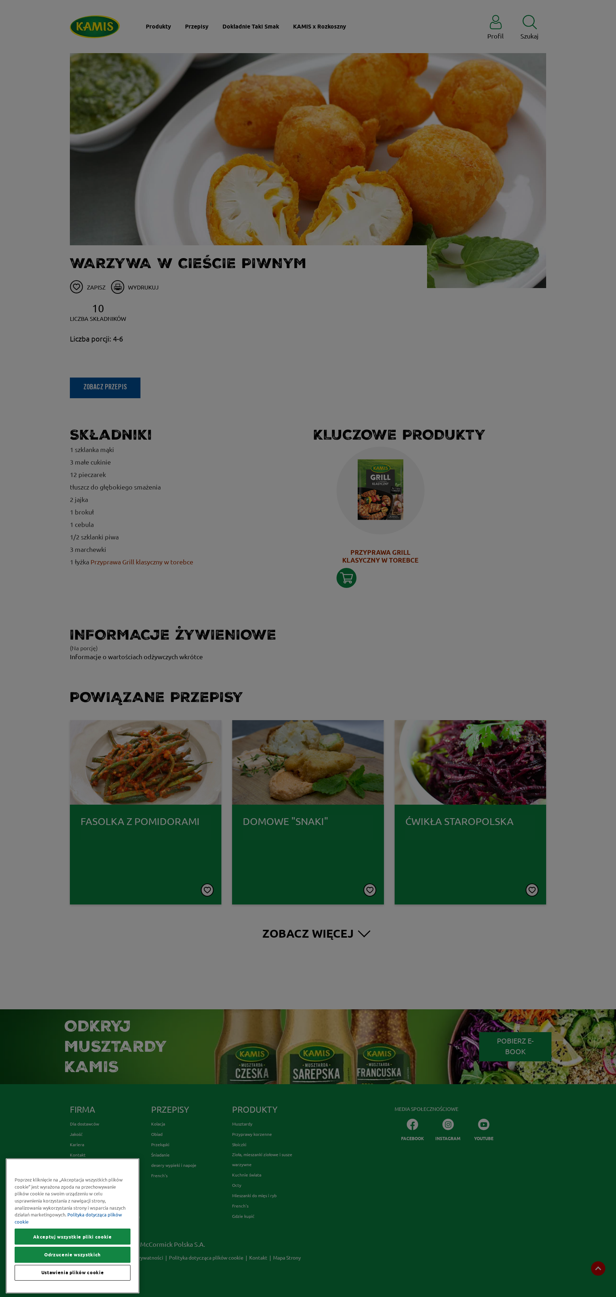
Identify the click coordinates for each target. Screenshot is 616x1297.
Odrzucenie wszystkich (72, 1254)
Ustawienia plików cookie (72, 1273)
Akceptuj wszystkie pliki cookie (72, 1237)
